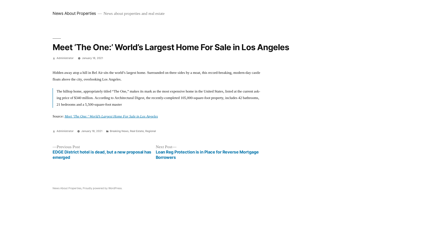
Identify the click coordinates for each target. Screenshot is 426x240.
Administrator (65, 58)
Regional (150, 131)
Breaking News (119, 131)
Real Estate (137, 131)
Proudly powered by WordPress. (102, 188)
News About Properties (74, 13)
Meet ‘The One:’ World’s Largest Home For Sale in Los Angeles (111, 116)
